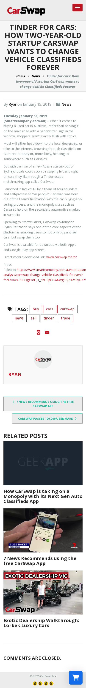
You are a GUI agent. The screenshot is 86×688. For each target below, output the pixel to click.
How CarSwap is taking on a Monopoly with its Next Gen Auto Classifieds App (43, 496)
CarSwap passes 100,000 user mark (46, 418)
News (36, 76)
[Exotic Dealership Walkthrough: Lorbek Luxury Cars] (43, 592)
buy (36, 308)
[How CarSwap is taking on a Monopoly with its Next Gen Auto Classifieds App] (43, 463)
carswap (67, 308)
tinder (49, 318)
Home (20, 76)
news (19, 318)
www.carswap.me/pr (61, 257)
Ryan (13, 104)
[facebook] (38, 332)
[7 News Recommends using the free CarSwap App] (43, 530)
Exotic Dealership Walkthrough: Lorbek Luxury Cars (41, 622)
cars (49, 308)
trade (65, 318)
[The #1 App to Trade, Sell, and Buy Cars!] (24, 11)
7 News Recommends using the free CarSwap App (45, 404)
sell (33, 318)
